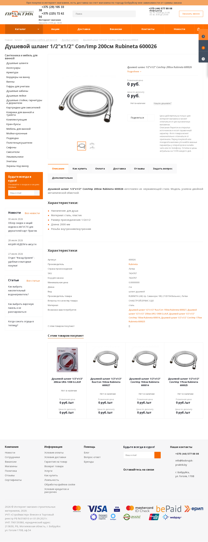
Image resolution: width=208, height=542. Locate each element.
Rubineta (133, 264)
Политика (11, 470)
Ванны (10, 81)
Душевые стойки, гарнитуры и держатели (24, 101)
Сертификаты (13, 479)
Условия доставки (55, 457)
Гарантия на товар (55, 461)
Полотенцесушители (19, 142)
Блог (86, 452)
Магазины (11, 466)
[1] (128, 59)
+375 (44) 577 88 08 (160, 8)
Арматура (12, 72)
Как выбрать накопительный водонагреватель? (18, 290)
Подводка (12, 138)
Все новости (32, 213)
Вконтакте (126, 477)
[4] (138, 59)
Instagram (143, 477)
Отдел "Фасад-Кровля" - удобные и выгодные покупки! (21, 261)
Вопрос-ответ (92, 457)
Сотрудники (12, 457)
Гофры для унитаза (17, 86)
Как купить (51, 475)
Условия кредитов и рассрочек (56, 490)
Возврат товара (53, 466)
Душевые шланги (17, 63)
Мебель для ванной (18, 128)
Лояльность (51, 479)
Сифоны (11, 147)
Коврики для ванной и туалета (20, 114)
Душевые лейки (16, 95)
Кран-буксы (13, 124)
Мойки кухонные (16, 133)
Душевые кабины (17, 90)
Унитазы (11, 161)
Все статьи (33, 280)
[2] (131, 59)
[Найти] (132, 14)
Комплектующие (16, 119)
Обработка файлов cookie (59, 484)
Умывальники (14, 156)
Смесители (13, 151)
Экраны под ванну (17, 165)
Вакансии (10, 461)
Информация (53, 447)
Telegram (151, 477)
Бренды (89, 461)
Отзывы (10, 475)
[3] (134, 59)
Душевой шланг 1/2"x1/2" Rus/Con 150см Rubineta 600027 (157, 309)
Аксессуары (13, 67)
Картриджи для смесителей (23, 107)
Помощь (89, 447)
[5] (141, 59)
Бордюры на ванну (18, 77)
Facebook (134, 477)
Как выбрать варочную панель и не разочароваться (21, 307)
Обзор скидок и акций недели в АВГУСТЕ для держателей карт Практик (22, 226)
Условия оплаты (54, 452)
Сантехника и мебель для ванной (21, 57)
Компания (12, 447)
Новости (10, 452)
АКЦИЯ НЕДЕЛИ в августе (22, 244)
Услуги (48, 470)
